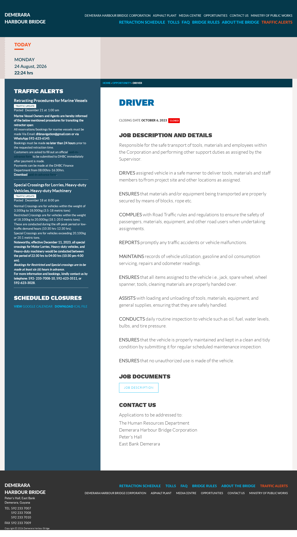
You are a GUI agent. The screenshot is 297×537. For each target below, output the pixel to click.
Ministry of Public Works (271, 15)
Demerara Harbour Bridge (25, 18)
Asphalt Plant (165, 15)
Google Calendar (33, 306)
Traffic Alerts (276, 22)
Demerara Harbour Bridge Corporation (118, 15)
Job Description (139, 387)
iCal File (71, 306)
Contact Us (239, 15)
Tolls (173, 22)
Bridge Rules (206, 22)
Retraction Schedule (142, 22)
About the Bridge (240, 22)
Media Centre (190, 15)
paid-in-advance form (42, 174)
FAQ (186, 22)
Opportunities (215, 15)
